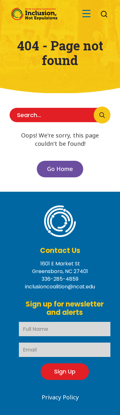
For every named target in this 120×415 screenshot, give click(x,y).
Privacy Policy (60, 397)
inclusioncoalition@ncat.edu (60, 286)
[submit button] (102, 115)
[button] (86, 14)
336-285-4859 (60, 279)
